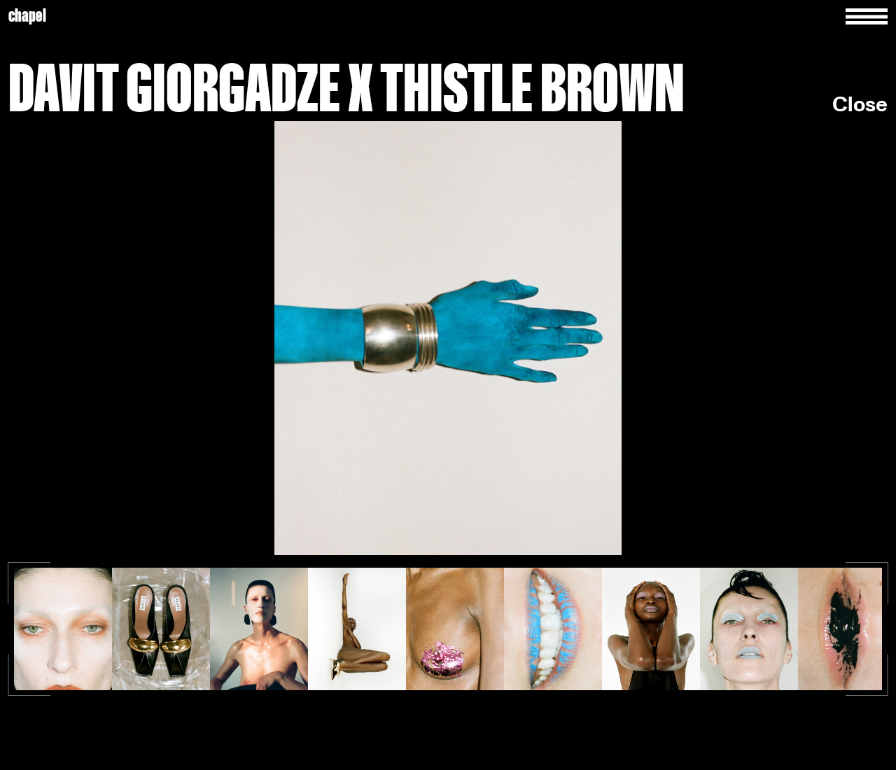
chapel (27, 16)
